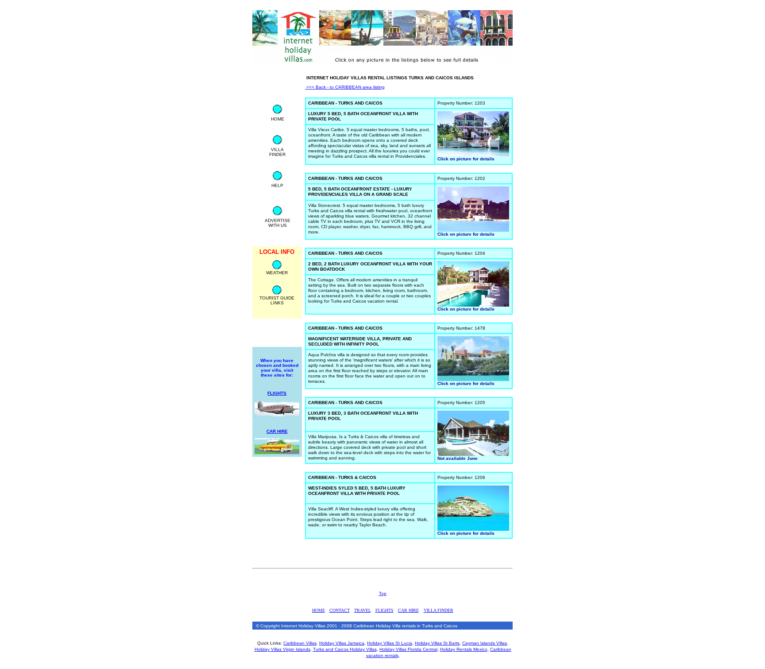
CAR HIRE (408, 610)
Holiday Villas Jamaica (341, 643)
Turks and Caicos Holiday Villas (345, 649)
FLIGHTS (384, 610)
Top (382, 593)
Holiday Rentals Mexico (463, 649)
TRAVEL (362, 610)
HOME (318, 610)
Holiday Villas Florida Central (408, 649)
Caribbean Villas (300, 643)
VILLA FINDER (438, 610)
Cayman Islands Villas (484, 643)
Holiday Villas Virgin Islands (282, 649)
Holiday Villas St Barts (437, 643)
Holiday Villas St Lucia (389, 643)
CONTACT (339, 610)
